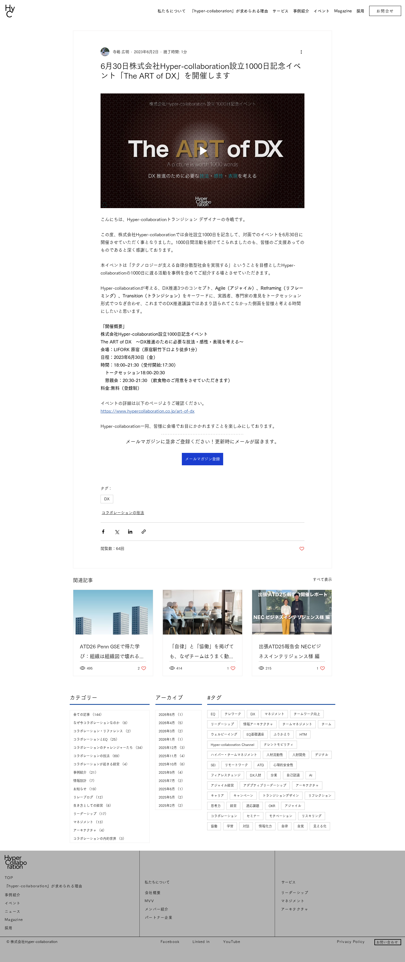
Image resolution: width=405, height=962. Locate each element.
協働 (214, 826)
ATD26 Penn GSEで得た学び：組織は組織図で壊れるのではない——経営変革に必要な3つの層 (112, 652)
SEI (213, 765)
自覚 (300, 826)
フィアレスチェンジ (226, 775)
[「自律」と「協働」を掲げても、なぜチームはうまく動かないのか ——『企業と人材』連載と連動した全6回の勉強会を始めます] (202, 612)
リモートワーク (236, 765)
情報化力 (265, 826)
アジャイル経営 (222, 785)
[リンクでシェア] (143, 531)
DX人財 (255, 775)
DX (107, 499)
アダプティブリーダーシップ (264, 785)
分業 (274, 775)
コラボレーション (224, 816)
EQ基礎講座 (255, 734)
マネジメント (274, 714)
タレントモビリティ (278, 744)
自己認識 (293, 775)
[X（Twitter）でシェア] (116, 531)
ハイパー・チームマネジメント (234, 754)
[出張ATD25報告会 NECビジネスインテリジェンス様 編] (292, 612)
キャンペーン (243, 795)
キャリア (217, 795)
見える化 (319, 826)
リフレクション (319, 795)
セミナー (253, 816)
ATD (260, 765)
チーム (326, 724)
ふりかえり (282, 734)
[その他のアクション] (301, 52)
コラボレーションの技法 (123, 513)
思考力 (216, 805)
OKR (272, 805)
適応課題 (252, 805)
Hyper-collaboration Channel (232, 744)
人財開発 (299, 754)
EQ (213, 714)
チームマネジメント (297, 724)
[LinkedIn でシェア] (130, 531)
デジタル (321, 754)
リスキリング (312, 816)
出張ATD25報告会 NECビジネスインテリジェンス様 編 (290, 651)
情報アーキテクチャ (258, 724)
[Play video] (202, 150)
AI (310, 775)
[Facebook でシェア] (103, 531)
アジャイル (293, 805)
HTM (303, 734)
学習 (230, 826)
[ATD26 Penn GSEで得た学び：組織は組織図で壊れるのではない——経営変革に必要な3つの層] (113, 612)
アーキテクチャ (307, 785)
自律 (284, 826)
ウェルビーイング (224, 734)
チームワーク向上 (307, 714)
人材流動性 (274, 754)
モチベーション (280, 816)
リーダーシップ (222, 724)
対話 (246, 826)
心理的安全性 (283, 765)
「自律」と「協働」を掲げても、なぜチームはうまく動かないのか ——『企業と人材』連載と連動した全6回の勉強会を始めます (202, 652)
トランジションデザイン (281, 795)
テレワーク (233, 714)
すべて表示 (322, 579)
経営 (233, 805)
